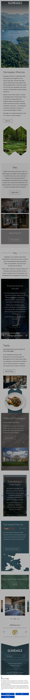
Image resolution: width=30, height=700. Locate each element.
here (2, 689)
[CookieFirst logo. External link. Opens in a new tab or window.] (1, 677)
